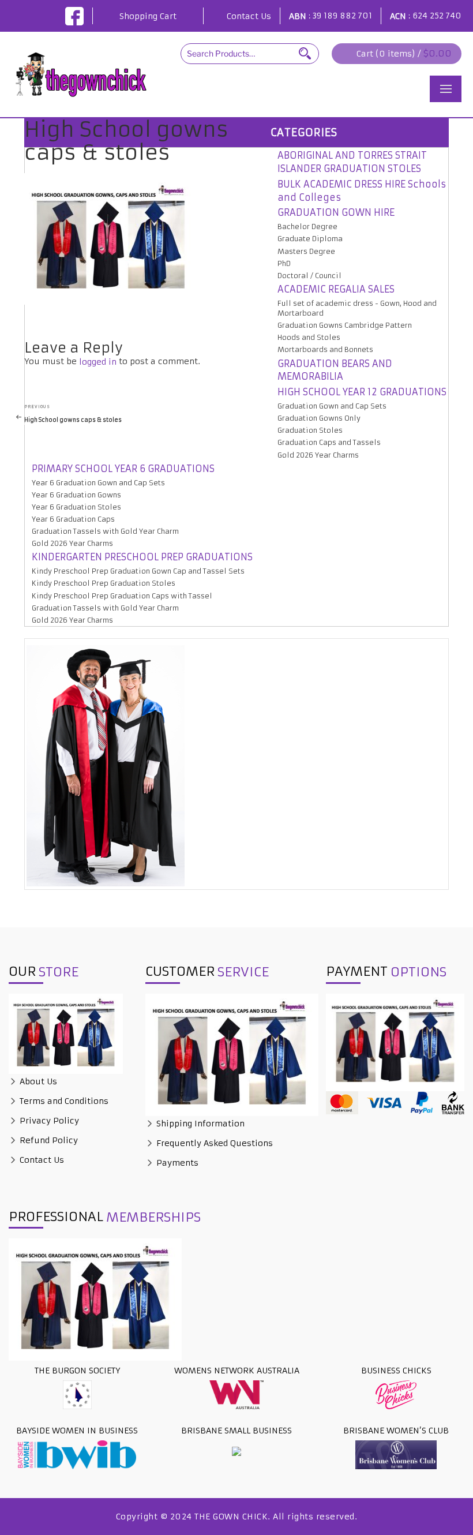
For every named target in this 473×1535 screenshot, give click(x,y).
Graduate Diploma (310, 238)
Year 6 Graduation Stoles (76, 507)
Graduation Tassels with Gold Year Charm (105, 531)
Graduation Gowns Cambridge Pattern (344, 325)
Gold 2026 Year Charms (318, 455)
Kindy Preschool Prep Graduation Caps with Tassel (122, 595)
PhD (284, 263)
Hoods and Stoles (308, 337)
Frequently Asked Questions (213, 1143)
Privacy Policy (48, 1120)
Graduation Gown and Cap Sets (331, 406)
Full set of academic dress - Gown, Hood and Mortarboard (357, 308)
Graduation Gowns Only (319, 418)
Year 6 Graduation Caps (73, 519)
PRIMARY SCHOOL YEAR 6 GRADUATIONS (123, 468)
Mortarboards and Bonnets (325, 349)
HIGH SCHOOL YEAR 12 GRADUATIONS (361, 392)
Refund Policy (47, 1140)
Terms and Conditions (62, 1101)
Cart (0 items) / (404, 53)
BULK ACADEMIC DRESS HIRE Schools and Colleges (361, 190)
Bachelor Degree (307, 226)
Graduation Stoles (310, 430)
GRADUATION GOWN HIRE (336, 212)
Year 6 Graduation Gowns (76, 495)
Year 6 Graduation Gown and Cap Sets (98, 482)
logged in (98, 362)
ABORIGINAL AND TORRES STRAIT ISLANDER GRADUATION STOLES (352, 161)
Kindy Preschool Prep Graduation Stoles (103, 583)
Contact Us (249, 16)
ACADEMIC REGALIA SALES (336, 289)
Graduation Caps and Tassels (329, 442)
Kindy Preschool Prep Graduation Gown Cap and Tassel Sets (138, 571)
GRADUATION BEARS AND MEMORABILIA (334, 370)
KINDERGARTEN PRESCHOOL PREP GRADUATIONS (142, 557)
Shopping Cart (148, 16)
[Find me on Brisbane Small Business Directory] (236, 1451)
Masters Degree (306, 251)
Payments (176, 1163)
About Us (37, 1081)
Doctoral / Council (309, 275)
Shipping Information (199, 1123)
